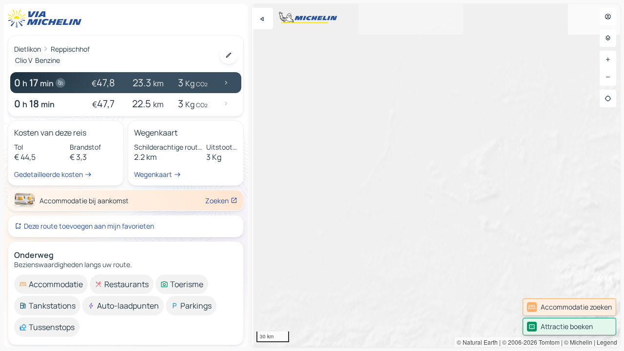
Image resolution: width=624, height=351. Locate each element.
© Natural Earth (477, 342)
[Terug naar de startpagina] (47, 18)
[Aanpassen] (228, 55)
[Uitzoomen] (608, 77)
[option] (51, 284)
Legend (607, 342)
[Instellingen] (608, 38)
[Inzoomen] (608, 59)
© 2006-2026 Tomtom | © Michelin (547, 342)
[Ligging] (608, 98)
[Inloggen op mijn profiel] (608, 16)
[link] (569, 307)
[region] (436, 175)
